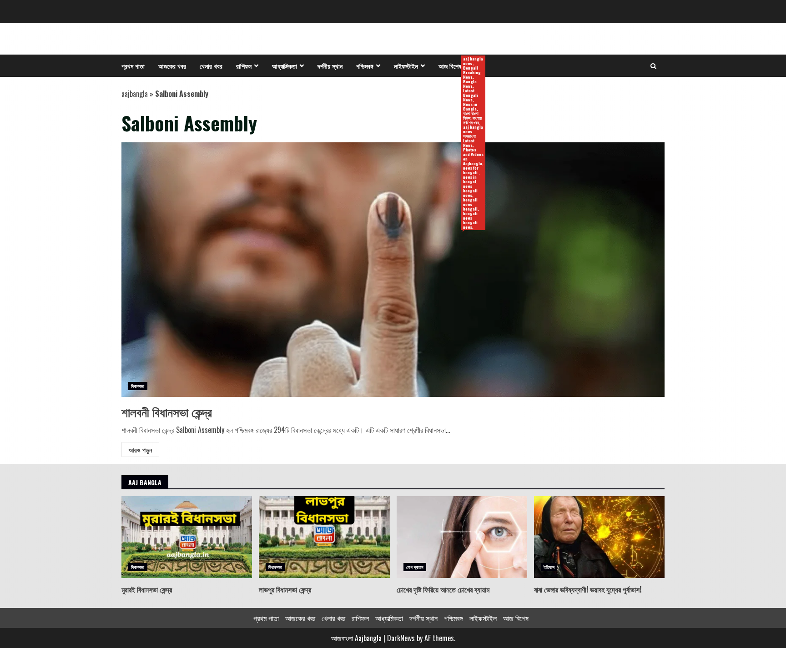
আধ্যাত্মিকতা (284, 65)
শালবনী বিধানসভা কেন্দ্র (393, 269)
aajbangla (134, 93)
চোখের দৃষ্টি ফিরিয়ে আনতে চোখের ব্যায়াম (462, 537)
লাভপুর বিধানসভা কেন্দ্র (324, 537)
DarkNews (401, 638)
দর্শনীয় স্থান (330, 65)
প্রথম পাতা (133, 65)
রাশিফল (244, 65)
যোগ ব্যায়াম (415, 566)
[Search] (653, 66)
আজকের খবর (172, 65)
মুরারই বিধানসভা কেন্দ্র (186, 537)
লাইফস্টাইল (406, 65)
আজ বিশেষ (453, 66)
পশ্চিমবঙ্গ (364, 65)
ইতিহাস (549, 566)
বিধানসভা (138, 385)
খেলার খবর (211, 65)
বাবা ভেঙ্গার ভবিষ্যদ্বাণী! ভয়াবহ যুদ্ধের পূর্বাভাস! (599, 537)
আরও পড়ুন (140, 449)
